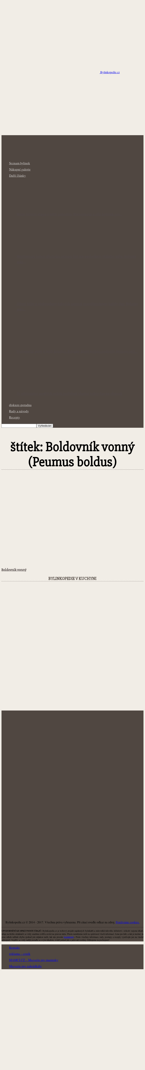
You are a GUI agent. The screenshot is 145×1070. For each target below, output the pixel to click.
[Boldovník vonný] (32, 561)
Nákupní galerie (20, 169)
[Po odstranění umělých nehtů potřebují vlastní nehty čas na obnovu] (37, 385)
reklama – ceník (19, 954)
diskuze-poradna (20, 405)
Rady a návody (19, 411)
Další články (17, 175)
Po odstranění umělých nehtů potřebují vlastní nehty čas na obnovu (69, 393)
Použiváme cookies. (128, 922)
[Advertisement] (72, 107)
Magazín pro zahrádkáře (25, 966)
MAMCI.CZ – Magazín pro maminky (33, 960)
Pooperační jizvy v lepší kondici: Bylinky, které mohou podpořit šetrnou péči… (77, 351)
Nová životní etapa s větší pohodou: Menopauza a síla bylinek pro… (69, 214)
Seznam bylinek (19, 163)
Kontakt (14, 947)
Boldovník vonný (14, 570)
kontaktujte (69, 936)
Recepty (14, 417)
